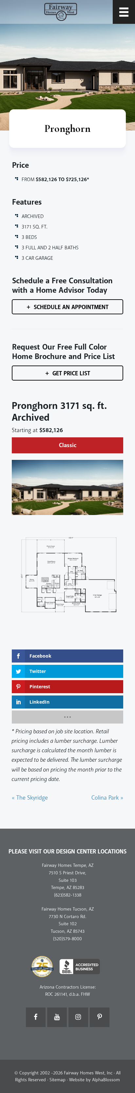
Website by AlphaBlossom (94, 1080)
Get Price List (71, 373)
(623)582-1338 (67, 895)
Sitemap (57, 1080)
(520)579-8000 (67, 939)
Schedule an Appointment (71, 307)
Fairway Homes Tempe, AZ (67, 865)
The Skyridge (30, 797)
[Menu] (124, 12)
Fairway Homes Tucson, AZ (68, 909)
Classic (67, 445)
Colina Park (107, 797)
